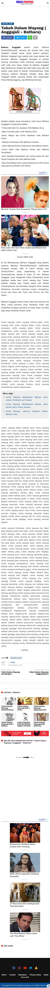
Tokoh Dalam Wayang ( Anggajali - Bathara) (23, 30)
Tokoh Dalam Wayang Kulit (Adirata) (39, 724)
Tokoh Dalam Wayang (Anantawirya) (7, 708)
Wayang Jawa (16, 658)
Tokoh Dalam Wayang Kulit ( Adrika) (7, 724)
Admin (13, 662)
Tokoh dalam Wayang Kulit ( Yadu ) (23, 708)
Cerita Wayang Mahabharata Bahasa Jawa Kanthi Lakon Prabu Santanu (27, 405)
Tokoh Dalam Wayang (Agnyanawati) (40, 708)
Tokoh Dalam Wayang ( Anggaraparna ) (39, 673)
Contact (12, 975)
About (4, 975)
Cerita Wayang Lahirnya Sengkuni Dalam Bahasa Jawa (27, 412)
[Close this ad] (48, 986)
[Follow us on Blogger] (36, 967)
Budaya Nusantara (24, 985)
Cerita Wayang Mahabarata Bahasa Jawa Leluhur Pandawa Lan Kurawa (27, 398)
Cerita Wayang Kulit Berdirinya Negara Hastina (24, 724)
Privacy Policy (35, 975)
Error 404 (25, 977)
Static (46, 975)
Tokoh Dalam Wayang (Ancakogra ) (10, 673)
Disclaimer (22, 975)
